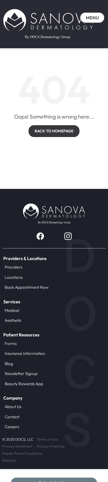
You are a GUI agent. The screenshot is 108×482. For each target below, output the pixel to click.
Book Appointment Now (26, 287)
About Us (13, 406)
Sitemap (9, 460)
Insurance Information (25, 353)
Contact (12, 416)
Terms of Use (47, 439)
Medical (12, 310)
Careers (12, 426)
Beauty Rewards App (24, 383)
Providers (13, 267)
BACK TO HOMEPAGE (54, 130)
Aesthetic (13, 320)
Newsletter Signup (21, 373)
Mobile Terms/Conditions (22, 453)
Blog (9, 363)
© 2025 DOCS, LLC (17, 439)
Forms (11, 343)
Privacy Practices (51, 446)
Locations (13, 277)
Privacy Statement (17, 446)
